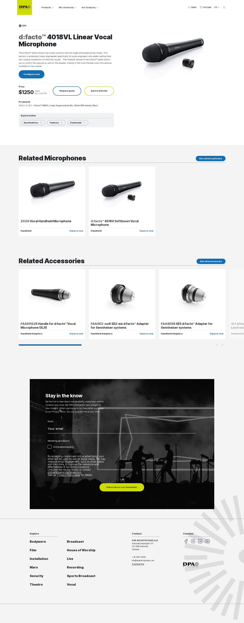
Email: (51, 421)
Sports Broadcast (81, 576)
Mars (34, 567)
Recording (75, 567)
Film (33, 550)
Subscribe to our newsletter (121, 487)
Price (22, 86)
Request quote (67, 91)
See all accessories (211, 261)
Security (36, 576)
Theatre (36, 584)
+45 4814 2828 (139, 557)
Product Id (24, 102)
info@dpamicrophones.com (143, 560)
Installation (39, 559)
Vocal (71, 584)
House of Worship (81, 550)
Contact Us (138, 564)
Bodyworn (38, 541)
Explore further (28, 115)
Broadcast (75, 541)
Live (70, 559)
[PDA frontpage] (24, 7)
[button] (192, 7)
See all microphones (210, 158)
